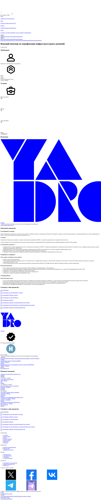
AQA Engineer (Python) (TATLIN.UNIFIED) (11, 361)
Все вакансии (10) (9, 225)
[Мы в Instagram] (72, 479)
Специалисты (8, 40)
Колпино (8, 387)
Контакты (5, 442)
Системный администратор (7, 379)
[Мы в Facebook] (31, 479)
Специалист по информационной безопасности (12, 397)
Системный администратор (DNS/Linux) (10, 402)
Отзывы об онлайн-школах (9, 447)
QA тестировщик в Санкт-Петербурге (9, 297)
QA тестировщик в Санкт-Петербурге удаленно (12, 292)
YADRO (2, 222)
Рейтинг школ (6, 448)
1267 (9, 491)
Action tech (3, 393)
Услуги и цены (6, 436)
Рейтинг (32, 40)
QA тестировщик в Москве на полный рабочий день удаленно (15, 302)
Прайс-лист (6, 465)
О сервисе (5, 435)
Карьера (7, 498)
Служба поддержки (7, 458)
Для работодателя (7, 455)
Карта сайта (6, 441)
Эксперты (22, 40)
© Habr (2, 492)
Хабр (2, 498)
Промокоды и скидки (8, 449)
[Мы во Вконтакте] (52, 479)
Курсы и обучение (16, 40)
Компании (27, 40)
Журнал (40, 40)
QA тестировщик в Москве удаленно (9, 295)
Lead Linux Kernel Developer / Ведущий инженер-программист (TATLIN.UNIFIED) (20, 358)
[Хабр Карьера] (6, 13)
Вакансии (3, 40)
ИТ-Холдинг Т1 (4, 403)
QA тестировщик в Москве (7, 300)
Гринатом (3, 387)
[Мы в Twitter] (11, 479)
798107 (18, 491)
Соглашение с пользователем (10, 463)
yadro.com (3, 225)
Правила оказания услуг (9, 464)
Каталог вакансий (7, 439)
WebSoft (2, 375)
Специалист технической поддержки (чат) (10, 374)
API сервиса (6, 457)
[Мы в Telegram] (11, 490)
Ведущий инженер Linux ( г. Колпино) (10, 386)
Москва (7, 362)
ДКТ (2, 380)
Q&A (4, 498)
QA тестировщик (5, 290)
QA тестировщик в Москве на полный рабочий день (13, 307)
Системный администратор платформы (10, 392)
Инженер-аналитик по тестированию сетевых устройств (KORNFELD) (17, 364)
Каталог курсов (7, 440)
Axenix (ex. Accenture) (6, 398)
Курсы (10, 498)
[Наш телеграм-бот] (31, 490)
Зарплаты (36, 40)
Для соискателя (7, 454)
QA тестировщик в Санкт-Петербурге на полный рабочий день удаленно (18, 305)
